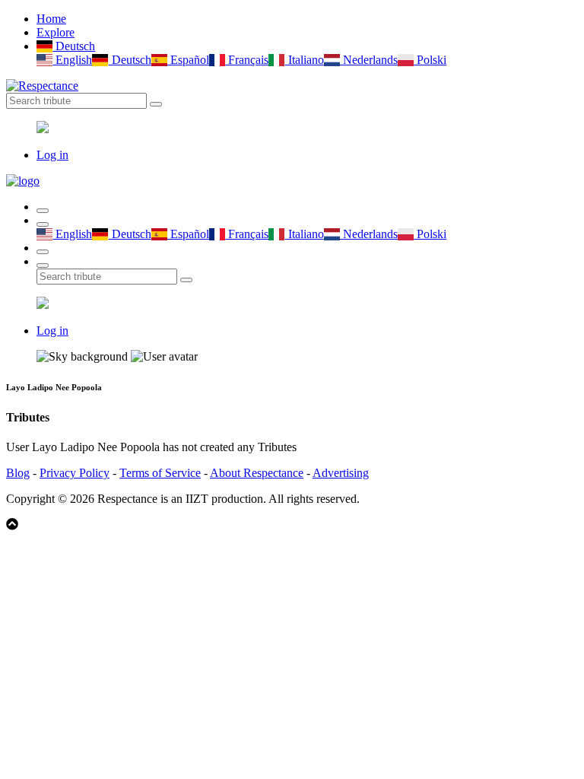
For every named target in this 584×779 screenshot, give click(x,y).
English (72, 59)
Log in (52, 154)
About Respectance (256, 472)
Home (51, 18)
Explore (55, 32)
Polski (430, 59)
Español (188, 59)
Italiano (304, 59)
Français (246, 59)
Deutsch (73, 46)
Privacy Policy (75, 472)
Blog (18, 472)
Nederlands (369, 59)
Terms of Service (160, 472)
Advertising (341, 472)
